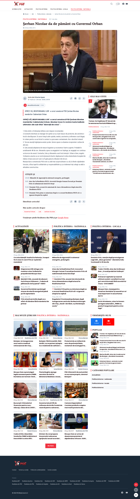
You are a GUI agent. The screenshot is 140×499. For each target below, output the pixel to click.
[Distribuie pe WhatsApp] (79, 98)
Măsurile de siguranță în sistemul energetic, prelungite (50, 178)
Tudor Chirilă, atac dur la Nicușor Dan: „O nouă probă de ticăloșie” (111, 270)
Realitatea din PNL (29, 484)
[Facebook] (123, 4)
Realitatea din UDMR (113, 481)
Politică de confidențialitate (38, 470)
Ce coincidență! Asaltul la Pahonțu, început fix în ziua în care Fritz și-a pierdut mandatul (31, 259)
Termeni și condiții (23, 470)
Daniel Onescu (83, 369)
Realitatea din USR (50, 481)
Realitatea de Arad (67, 484)
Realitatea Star (39, 481)
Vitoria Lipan (39, 97)
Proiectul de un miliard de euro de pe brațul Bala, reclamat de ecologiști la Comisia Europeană (75, 344)
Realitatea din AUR (75, 481)
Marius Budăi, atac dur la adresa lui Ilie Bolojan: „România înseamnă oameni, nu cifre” (104, 160)
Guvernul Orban (29, 212)
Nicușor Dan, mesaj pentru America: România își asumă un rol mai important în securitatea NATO (112, 292)
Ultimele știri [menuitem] (16, 9)
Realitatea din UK (54, 484)
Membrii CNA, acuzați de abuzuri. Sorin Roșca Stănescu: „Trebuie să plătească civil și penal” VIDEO (34, 281)
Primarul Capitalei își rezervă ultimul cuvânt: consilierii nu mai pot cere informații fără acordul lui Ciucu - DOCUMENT (112, 280)
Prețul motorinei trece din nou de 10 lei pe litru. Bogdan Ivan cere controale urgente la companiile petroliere (105, 137)
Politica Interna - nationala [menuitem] (81, 9)
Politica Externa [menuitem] (41, 9)
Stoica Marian (57, 338)
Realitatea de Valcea (79, 484)
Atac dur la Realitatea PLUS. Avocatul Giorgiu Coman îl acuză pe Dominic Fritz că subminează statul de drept (55, 182)
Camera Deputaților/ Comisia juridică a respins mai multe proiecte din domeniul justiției (75, 406)
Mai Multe (51, 446)
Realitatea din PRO (17, 484)
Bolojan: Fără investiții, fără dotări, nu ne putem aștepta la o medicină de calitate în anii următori (50, 344)
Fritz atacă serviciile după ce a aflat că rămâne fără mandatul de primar (35, 301)
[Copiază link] (71, 98)
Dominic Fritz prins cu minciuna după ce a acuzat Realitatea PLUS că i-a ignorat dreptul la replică (55, 194)
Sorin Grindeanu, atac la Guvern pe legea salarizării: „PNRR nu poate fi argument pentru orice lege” (111, 304)
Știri (33, 14)
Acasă (26, 14)
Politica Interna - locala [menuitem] (59, 9)
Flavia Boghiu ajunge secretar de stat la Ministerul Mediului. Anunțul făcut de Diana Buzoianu (50, 375)
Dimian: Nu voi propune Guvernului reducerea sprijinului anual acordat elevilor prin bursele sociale (50, 437)
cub (39, 212)
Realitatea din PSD (31, 338)
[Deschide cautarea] (111, 4)
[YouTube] (127, 4)
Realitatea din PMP (101, 481)
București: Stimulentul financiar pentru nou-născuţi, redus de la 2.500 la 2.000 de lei (25, 406)
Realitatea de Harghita (42, 484)
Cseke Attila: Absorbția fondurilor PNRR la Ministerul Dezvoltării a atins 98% (25, 436)
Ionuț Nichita (32, 369)
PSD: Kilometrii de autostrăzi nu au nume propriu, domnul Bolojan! (76, 374)
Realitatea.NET (16, 481)
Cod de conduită (52, 470)
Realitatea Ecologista (88, 481)
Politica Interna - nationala (44, 14)
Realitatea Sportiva (27, 481)
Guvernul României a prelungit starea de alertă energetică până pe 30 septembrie (34, 291)
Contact (14, 470)
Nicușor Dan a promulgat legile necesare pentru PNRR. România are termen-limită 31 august (25, 375)
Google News (63, 217)
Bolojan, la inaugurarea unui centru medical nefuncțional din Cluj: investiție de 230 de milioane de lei (25, 345)
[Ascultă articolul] (136, 485)
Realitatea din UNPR (62, 481)
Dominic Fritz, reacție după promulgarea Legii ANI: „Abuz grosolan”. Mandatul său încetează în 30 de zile (107, 259)
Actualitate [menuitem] (28, 9)
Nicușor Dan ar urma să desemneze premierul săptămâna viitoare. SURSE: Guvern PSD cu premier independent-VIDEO (76, 438)
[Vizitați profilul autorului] (25, 98)
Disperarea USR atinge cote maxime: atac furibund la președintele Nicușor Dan (32, 271)
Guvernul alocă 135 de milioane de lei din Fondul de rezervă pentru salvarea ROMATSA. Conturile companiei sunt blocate (50, 407)
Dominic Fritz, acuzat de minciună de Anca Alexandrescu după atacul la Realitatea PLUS (55, 188)
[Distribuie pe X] (84, 98)
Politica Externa (94, 127)
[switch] (118, 4)
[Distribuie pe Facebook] (75, 98)
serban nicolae (49, 212)
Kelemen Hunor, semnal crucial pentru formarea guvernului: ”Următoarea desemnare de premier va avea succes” (104, 172)
